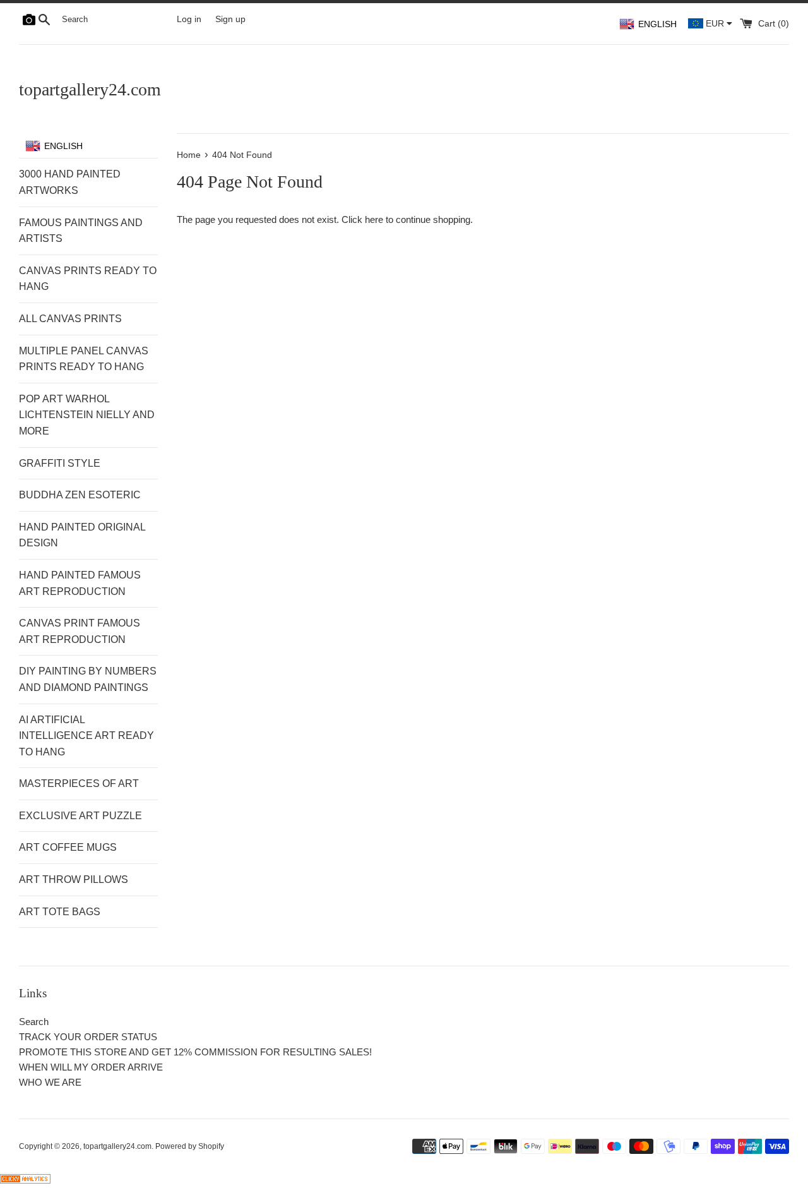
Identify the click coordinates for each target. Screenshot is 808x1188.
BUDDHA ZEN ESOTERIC (80, 494)
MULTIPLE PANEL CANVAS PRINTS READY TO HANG (83, 359)
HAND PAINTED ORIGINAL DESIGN (82, 535)
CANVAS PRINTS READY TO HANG (88, 278)
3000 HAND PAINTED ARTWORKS (70, 182)
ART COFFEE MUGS (68, 847)
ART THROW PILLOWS (73, 879)
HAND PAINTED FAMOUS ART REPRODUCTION (80, 583)
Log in (189, 19)
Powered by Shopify (189, 1146)
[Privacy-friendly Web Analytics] (25, 1180)
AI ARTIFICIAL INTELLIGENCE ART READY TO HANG (86, 735)
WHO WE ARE (50, 1082)
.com (90, 89)
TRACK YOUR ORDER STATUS (88, 1036)
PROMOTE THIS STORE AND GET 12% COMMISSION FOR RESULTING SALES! (195, 1052)
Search (34, 1021)
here (374, 219)
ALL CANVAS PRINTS (70, 318)
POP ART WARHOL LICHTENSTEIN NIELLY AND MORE (87, 414)
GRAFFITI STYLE (59, 463)
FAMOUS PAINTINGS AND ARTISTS (81, 230)
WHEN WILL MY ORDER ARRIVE (91, 1067)
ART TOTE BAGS (59, 911)
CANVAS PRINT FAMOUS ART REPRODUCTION (79, 631)
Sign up (230, 19)
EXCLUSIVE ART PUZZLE (80, 815)
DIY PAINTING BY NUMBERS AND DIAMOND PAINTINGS (88, 679)
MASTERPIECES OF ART (79, 783)
